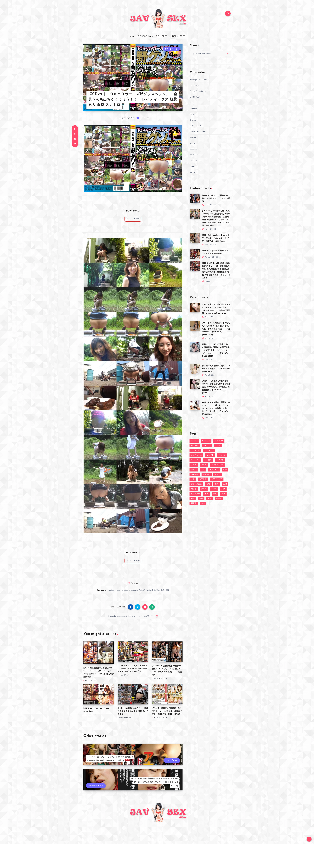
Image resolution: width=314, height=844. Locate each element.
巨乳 (208, 484)
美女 (223, 494)
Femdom (193, 108)
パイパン (220, 460)
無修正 (204, 489)
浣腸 (225, 484)
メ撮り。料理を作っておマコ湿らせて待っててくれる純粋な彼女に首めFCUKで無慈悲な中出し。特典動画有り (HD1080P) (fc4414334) (216, 387)
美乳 (215, 494)
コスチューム (196, 455)
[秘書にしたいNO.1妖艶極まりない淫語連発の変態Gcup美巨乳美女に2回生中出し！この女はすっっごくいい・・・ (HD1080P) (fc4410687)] (195, 347)
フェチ (193, 465)
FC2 (191, 103)
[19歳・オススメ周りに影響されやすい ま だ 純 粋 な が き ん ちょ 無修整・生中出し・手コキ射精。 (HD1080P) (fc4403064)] (195, 405)
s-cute (192, 143)
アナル (218, 446)
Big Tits (194, 441)
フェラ (204, 465)
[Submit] (228, 54)
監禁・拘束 (195, 494)
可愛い (217, 474)
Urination (194, 166)
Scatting (134, 583)
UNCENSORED (178, 36)
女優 (193, 479)
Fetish (192, 114)
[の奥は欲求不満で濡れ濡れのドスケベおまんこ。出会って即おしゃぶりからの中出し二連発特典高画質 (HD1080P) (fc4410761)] (195, 307)
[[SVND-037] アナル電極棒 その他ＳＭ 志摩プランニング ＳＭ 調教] (195, 198)
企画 (225, 470)
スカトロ (151, 590)
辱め (209, 498)
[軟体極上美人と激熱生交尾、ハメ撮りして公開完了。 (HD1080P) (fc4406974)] (195, 369)
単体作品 (206, 474)
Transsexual (195, 155)
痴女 (223, 489)
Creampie (206, 441)
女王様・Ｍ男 (216, 479)
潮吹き (193, 489)
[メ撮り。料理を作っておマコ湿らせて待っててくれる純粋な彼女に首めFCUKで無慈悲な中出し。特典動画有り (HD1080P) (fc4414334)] (195, 384)
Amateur (111, 590)
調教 (201, 498)
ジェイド (210, 455)
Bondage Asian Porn (198, 79)
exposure (126, 590)
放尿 (216, 484)
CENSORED (161, 36)
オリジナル (209, 450)
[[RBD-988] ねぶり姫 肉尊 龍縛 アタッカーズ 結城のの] (195, 254)
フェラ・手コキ (217, 465)
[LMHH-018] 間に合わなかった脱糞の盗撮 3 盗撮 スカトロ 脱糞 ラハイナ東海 (133, 711)
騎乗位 (219, 498)
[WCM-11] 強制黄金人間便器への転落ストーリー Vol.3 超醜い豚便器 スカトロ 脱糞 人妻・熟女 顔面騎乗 (167, 711)
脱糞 (162, 590)
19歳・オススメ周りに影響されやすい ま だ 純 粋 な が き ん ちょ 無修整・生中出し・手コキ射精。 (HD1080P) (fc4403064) (216, 408)
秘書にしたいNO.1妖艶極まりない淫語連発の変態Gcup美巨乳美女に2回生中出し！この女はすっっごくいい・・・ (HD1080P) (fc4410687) (215, 350)
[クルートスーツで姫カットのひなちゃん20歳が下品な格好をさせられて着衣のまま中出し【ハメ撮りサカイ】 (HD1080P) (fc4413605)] (195, 326)
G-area (193, 120)
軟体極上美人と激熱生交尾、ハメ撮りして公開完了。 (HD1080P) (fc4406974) (216, 369)
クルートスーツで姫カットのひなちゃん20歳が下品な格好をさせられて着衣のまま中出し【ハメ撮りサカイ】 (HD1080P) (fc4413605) (216, 329)
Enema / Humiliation (198, 91)
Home (131, 36)
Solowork (194, 446)
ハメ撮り (208, 460)
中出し (193, 470)
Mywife (193, 137)
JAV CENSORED (196, 126)
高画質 (193, 503)
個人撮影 (194, 474)
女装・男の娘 (196, 484)
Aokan (118, 590)
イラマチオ (195, 450)
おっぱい (206, 446)
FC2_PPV (219, 441)
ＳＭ (203, 503)
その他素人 (142, 590)
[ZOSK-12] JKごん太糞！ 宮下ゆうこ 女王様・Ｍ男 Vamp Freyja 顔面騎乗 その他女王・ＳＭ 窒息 (133, 669)
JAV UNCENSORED (198, 131)
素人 (158, 590)
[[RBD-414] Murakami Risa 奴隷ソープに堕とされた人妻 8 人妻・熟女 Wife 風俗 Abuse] (195, 238)
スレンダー (195, 460)
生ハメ (214, 489)
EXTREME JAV (144, 36)
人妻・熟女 (214, 470)
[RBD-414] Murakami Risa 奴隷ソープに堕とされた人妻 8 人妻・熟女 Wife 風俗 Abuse (216, 238)
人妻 (203, 470)
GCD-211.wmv (133, 218)
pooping (134, 590)
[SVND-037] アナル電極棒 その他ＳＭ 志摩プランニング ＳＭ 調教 (216, 198)
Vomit (192, 172)
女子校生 (203, 479)
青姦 (167, 590)
